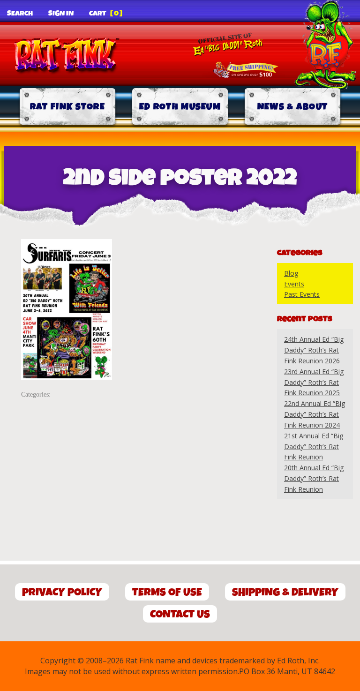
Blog (291, 273)
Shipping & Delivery (285, 592)
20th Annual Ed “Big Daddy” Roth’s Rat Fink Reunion (314, 478)
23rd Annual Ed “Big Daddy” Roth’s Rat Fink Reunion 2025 (314, 382)
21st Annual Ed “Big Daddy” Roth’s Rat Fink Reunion (313, 446)
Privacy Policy (62, 592)
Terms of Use (167, 592)
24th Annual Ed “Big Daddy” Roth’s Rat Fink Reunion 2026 (314, 350)
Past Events (302, 294)
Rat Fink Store (67, 106)
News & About (292, 106)
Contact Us (180, 614)
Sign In (61, 13)
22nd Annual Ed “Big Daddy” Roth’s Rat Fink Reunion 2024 (314, 414)
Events (294, 283)
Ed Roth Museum (180, 106)
